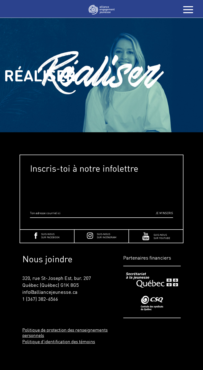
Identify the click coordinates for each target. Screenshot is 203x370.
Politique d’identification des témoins (58, 341)
